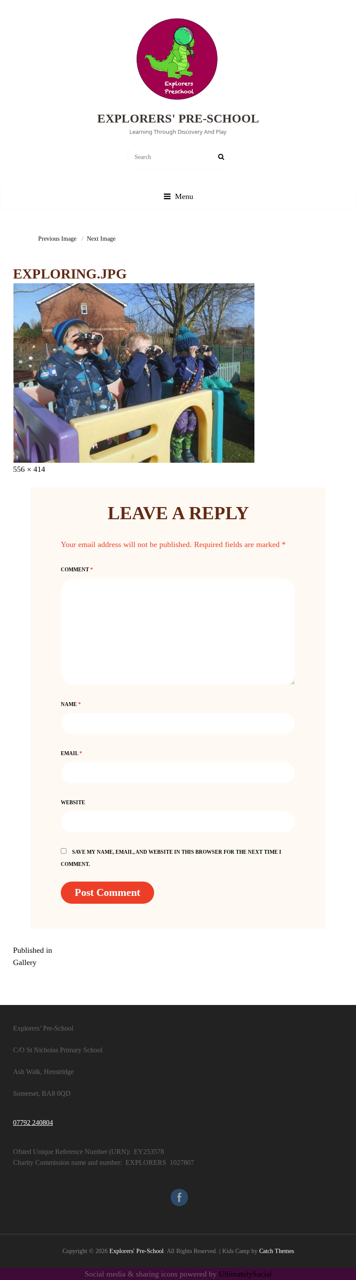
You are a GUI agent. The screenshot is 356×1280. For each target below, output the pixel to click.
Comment (77, 570)
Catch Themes (276, 1251)
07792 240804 (33, 1122)
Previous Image (57, 238)
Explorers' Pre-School (178, 118)
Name (71, 704)
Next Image (101, 238)
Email (71, 753)
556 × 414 (29, 469)
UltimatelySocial (245, 1274)
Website (73, 802)
